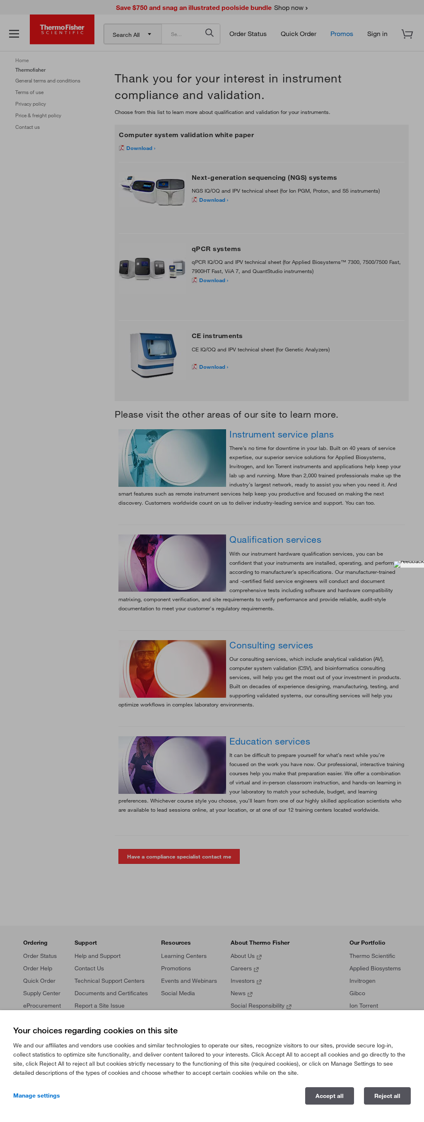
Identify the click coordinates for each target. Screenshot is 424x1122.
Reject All (387, 1096)
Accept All (330, 1096)
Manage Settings (36, 1095)
